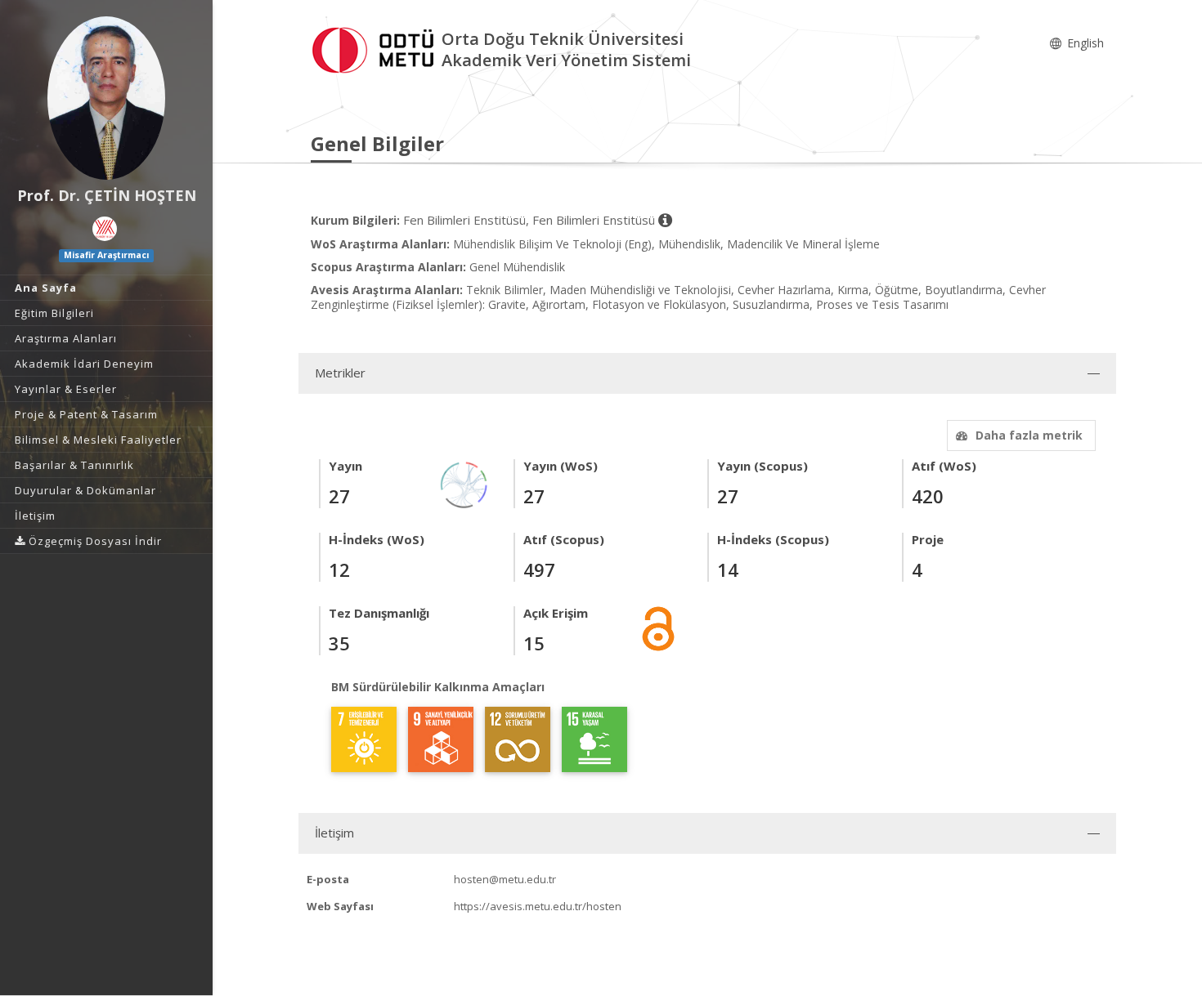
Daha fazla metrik (1029, 435)
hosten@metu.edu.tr (505, 879)
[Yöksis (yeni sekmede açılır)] (104, 229)
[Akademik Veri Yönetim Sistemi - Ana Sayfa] (376, 48)
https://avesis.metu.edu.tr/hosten (537, 906)
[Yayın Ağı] (464, 483)
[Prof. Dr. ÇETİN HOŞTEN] (106, 98)
